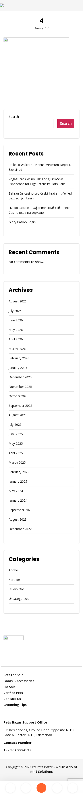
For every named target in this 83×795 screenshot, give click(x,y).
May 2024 (16, 491)
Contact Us (12, 699)
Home (39, 28)
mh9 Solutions (41, 771)
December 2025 (20, 377)
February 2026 (19, 358)
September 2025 (20, 405)
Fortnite (14, 580)
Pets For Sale (13, 675)
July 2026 (15, 311)
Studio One (17, 589)
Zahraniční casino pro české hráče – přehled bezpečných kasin (40, 195)
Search (14, 116)
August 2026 (18, 301)
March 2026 (17, 349)
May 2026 (16, 330)
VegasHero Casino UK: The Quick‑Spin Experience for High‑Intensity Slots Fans (37, 181)
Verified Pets (13, 693)
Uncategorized (19, 598)
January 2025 (18, 481)
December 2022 (20, 529)
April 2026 (16, 339)
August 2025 (18, 415)
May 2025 (16, 443)
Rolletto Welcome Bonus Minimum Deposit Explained (40, 167)
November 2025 (20, 386)
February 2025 (19, 472)
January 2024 (18, 500)
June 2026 (16, 320)
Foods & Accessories (19, 681)
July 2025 (15, 424)
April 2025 (16, 453)
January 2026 (18, 368)
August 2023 (18, 519)
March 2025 (17, 462)
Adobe (13, 570)
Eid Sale (9, 687)
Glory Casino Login (22, 222)
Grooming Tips (15, 705)
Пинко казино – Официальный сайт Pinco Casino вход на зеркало (40, 210)
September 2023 (20, 510)
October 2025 (18, 396)
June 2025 (16, 434)
